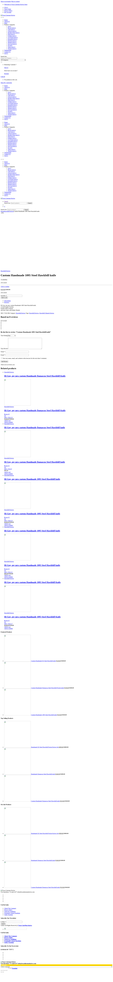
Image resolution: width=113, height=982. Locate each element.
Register (6, 73)
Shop (5, 23)
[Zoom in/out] (6, 970)
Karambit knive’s (12, 39)
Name (3, 351)
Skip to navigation (6, 1)
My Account (7, 12)
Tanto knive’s (11, 47)
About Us (7, 21)
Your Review (4, 348)
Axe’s (9, 26)
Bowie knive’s (12, 28)
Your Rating (4, 335)
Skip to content (15, 1)
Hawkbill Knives (9, 211)
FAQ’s (6, 7)
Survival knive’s (12, 44)
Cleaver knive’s (12, 31)
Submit (3, 923)
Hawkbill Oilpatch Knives (46, 313)
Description (7, 301)
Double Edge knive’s (14, 32)
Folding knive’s (12, 36)
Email (3, 355)
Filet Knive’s (11, 34)
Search (6, 201)
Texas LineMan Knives (25, 925)
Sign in (6, 67)
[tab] (58, 301)
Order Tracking (8, 914)
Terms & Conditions (10, 911)
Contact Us (7, 52)
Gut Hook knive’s (13, 37)
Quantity (3, 295)
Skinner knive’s (12, 42)
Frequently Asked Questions (12, 913)
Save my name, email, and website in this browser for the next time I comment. (25, 358)
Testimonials (7, 50)
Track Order (7, 9)
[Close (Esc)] (1, 970)
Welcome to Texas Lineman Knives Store (15, 4)
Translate (14, 968)
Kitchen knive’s (12, 40)
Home (6, 20)
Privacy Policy (8, 10)
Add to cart (4, 297)
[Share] (3, 970)
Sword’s (10, 45)
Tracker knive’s (12, 48)
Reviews (6, 302)
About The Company (10, 908)
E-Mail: (3, 922)
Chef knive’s (11, 29)
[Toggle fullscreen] (5, 970)
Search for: (4, 56)
